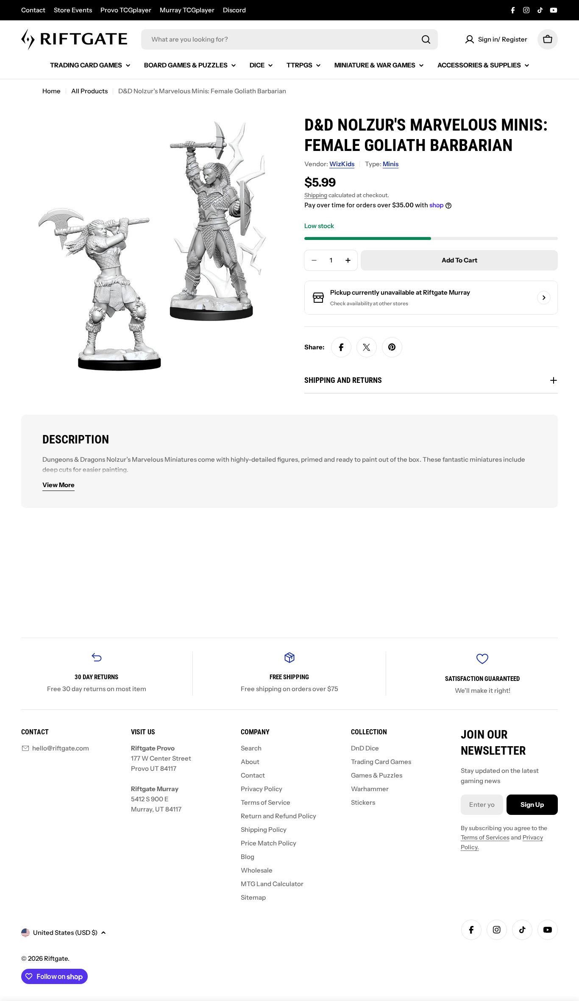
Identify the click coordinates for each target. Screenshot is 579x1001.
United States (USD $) (65, 933)
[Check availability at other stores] (544, 297)
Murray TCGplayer (187, 10)
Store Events (73, 10)
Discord (234, 10)
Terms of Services (485, 837)
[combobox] (289, 39)
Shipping (315, 195)
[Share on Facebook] (341, 347)
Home (51, 91)
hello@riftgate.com (60, 748)
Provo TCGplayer (125, 10)
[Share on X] (366, 347)
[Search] (426, 39)
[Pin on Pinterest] (392, 347)
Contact (33, 10)
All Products (89, 91)
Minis (390, 164)
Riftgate (56, 958)
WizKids (341, 164)
